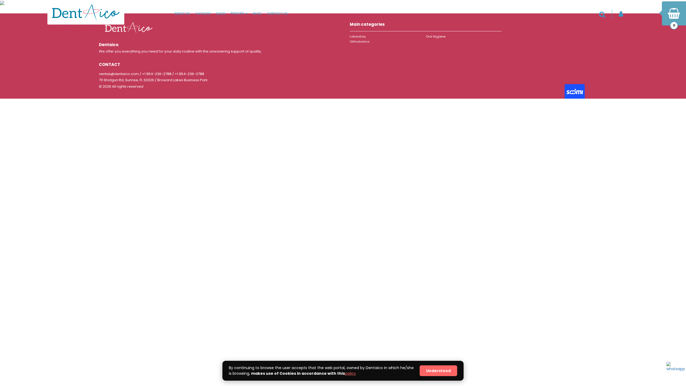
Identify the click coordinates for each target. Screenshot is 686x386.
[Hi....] (674, 370)
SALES (220, 13)
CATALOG (203, 13)
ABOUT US (182, 13)
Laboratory (358, 36)
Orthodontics (360, 41)
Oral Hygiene (435, 36)
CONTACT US (277, 13)
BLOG (257, 13)
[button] (603, 14)
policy (350, 373)
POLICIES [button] (238, 13)
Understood (438, 370)
